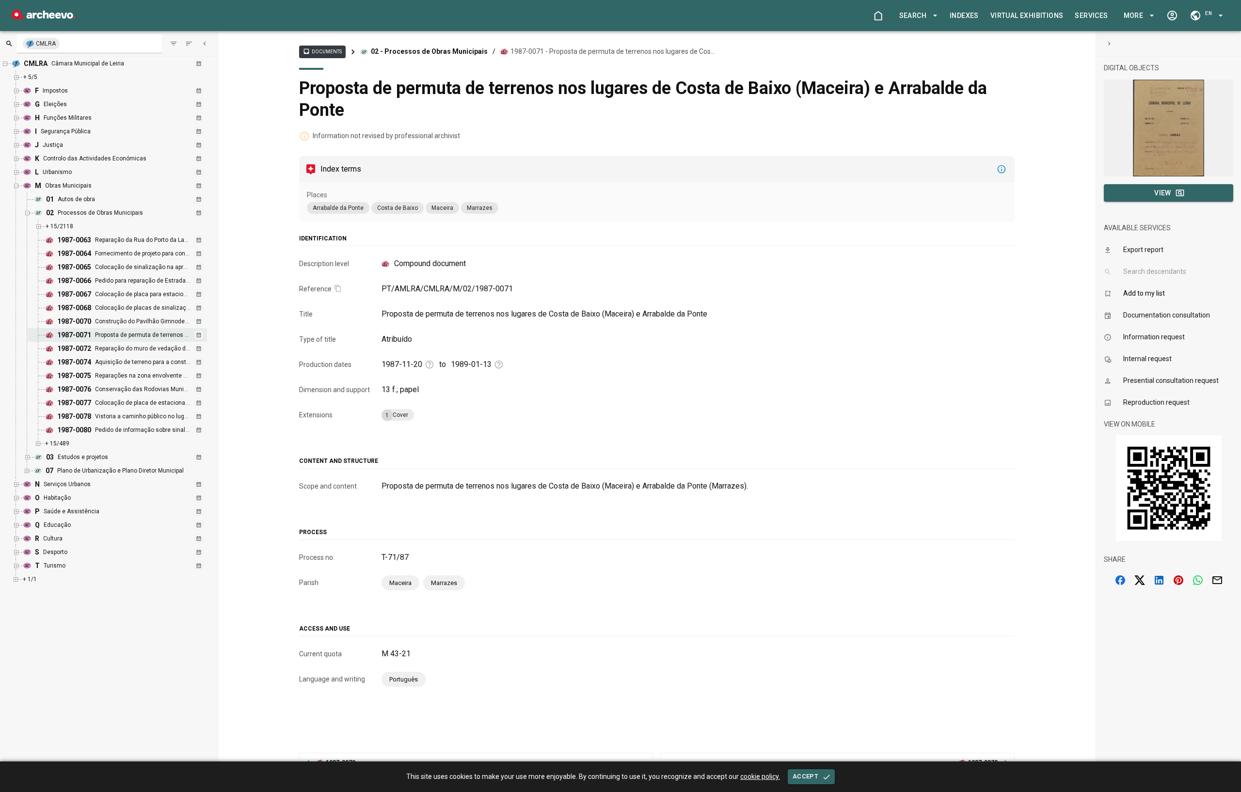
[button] (916, 16)
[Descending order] (189, 43)
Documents (322, 51)
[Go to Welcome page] (878, 15)
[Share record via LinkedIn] (1159, 580)
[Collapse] (204, 43)
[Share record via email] (1217, 580)
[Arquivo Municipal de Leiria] (43, 16)
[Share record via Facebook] (1120, 580)
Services (1091, 15)
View (1162, 193)
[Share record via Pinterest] (1178, 580)
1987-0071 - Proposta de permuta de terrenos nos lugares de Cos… (612, 51)
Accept (805, 776)
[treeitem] (128, 335)
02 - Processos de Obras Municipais (429, 51)
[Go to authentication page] (1172, 15)
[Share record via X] (1139, 580)
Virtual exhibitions (1027, 15)
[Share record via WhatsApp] (1198, 580)
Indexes (964, 15)
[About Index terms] (1001, 169)
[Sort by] (173, 43)
